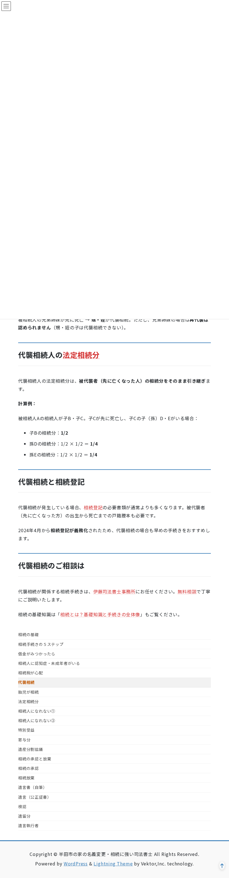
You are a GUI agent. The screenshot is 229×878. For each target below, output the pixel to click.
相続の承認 (28, 768)
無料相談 (187, 591)
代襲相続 (26, 682)
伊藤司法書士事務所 (114, 591)
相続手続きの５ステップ (41, 644)
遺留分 (24, 816)
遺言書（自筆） (32, 787)
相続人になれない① (36, 711)
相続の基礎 (28, 634)
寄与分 (24, 740)
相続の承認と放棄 (34, 759)
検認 (22, 806)
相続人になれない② (36, 720)
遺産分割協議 (30, 749)
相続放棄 (26, 778)
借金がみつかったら (36, 653)
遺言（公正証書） (34, 797)
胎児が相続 (28, 692)
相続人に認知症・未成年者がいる (49, 663)
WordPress (76, 863)
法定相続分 (81, 354)
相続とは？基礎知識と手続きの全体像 (100, 614)
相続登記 (93, 507)
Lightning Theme (113, 863)
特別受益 (26, 730)
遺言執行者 (28, 825)
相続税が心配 (30, 672)
